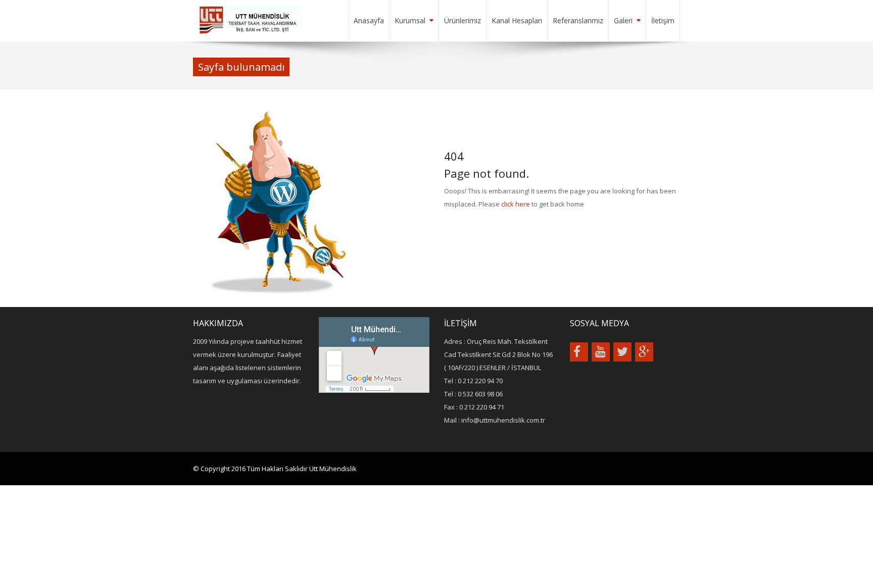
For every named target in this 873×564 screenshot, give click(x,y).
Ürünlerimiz (462, 20)
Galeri (623, 20)
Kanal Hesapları (517, 20)
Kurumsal (410, 20)
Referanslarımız (578, 20)
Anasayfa (369, 20)
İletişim (662, 20)
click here (515, 204)
